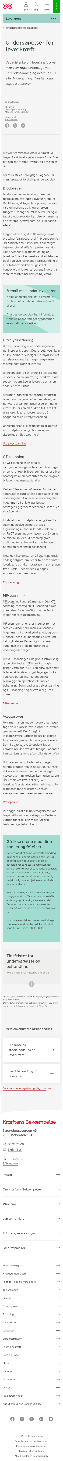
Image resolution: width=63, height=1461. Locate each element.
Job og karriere (13, 1218)
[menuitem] (25, 6)
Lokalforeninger (14, 1248)
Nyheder (8, 1371)
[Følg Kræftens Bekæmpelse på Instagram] (22, 1419)
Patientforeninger (13, 1395)
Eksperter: (10, 107)
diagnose (44, 175)
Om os (6, 1387)
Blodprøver (12, 188)
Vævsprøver (11, 802)
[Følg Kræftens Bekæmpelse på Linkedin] (41, 1419)
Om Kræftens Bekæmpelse (22, 1189)
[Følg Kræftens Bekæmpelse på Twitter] (31, 1419)
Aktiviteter (9, 1379)
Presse (7, 1174)
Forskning (8, 1314)
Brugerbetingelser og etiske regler (31, 1441)
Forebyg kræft (11, 1306)
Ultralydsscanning (14, 443)
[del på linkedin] (23, 125)
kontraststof (11, 493)
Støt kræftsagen (12, 1338)
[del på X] (15, 125)
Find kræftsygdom (13, 1265)
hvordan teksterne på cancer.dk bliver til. (27, 1006)
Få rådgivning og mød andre (19, 1281)
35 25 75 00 (16, 1144)
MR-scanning (11, 601)
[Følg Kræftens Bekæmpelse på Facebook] (12, 1419)
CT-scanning (15, 462)
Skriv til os (15, 1149)
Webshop (8, 1330)
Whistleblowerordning (32, 1436)
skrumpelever (42, 399)
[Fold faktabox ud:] (31, 984)
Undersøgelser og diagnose (22, 27)
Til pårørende (10, 1289)
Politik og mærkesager (19, 1233)
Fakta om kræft (12, 1346)
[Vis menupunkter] (31, 18)
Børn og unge (11, 1354)
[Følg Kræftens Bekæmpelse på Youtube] (51, 1419)
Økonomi (9, 1204)
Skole (6, 1363)
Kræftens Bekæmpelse (29, 1122)
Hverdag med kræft (14, 1273)
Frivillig (7, 1297)
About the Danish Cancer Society (22, 1403)
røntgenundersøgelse (17, 467)
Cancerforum (10, 1322)
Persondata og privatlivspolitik (31, 1446)
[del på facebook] (7, 125)
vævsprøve (14, 573)
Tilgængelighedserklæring (31, 1451)
